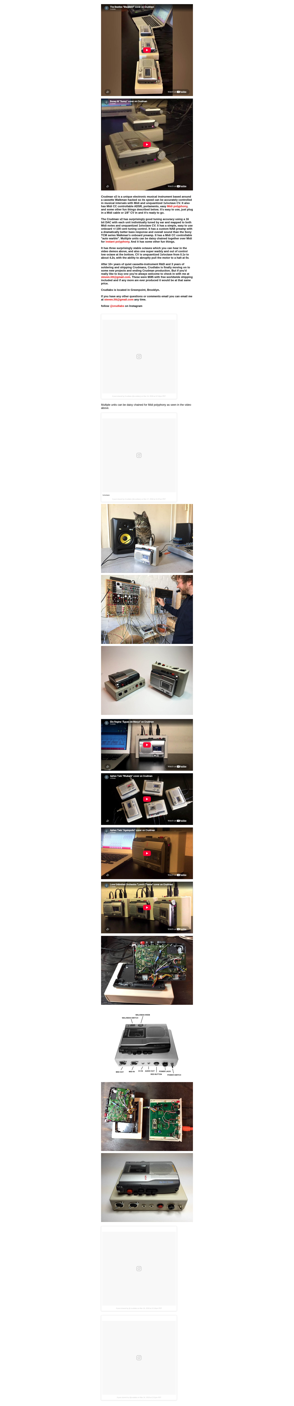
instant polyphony (117, 241)
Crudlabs (128, 499)
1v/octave (106, 495)
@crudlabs (117, 305)
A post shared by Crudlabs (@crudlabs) (126, 396)
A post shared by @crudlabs (127, 1397)
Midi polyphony (177, 206)
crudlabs (133, 1308)
